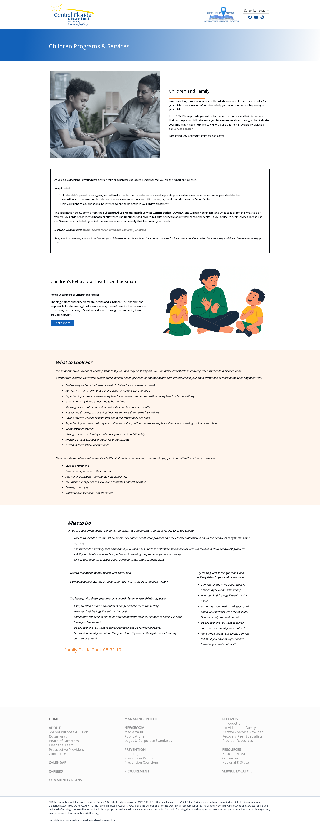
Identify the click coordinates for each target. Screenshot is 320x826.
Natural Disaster (235, 753)
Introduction (232, 723)
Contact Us (58, 753)
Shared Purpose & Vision (68, 732)
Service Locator (183, 129)
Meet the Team (61, 745)
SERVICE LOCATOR (236, 771)
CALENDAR (57, 762)
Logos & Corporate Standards (148, 740)
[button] (62, 323)
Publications (134, 736)
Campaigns (133, 753)
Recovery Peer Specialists (242, 736)
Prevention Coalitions (141, 762)
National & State (235, 762)
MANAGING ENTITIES (141, 719)
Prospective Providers (66, 749)
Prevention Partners (140, 758)
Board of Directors (64, 741)
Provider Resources (237, 740)
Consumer (230, 758)
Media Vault (133, 732)
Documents (58, 736)
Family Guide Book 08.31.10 (92, 650)
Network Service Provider (242, 732)
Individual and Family (239, 727)
